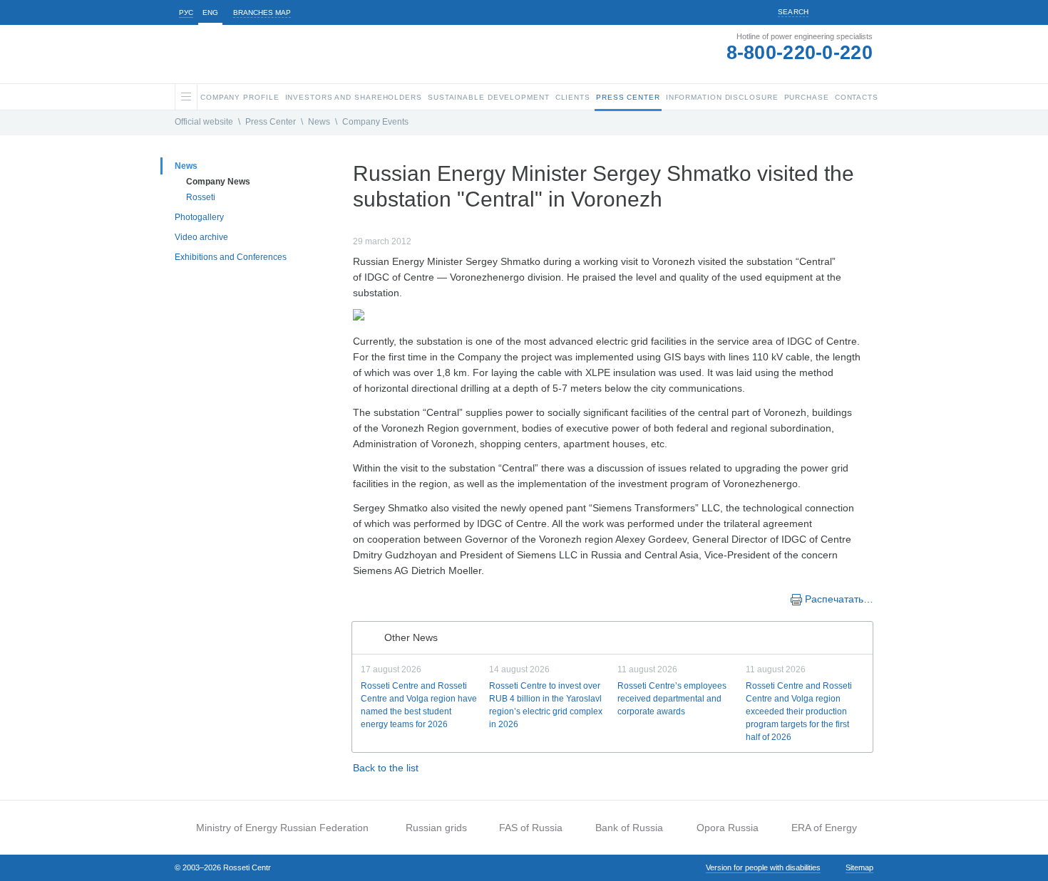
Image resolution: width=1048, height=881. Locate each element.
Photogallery (199, 217)
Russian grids (436, 827)
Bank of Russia (629, 827)
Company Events (375, 122)
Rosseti (200, 197)
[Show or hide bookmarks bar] (360, 598)
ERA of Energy (824, 827)
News (319, 122)
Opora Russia (728, 827)
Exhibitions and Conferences (231, 257)
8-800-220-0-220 (799, 52)
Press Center (270, 122)
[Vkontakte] (375, 598)
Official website (204, 122)
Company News (218, 182)
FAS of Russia (530, 827)
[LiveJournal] (390, 598)
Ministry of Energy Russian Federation (282, 827)
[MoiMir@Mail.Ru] (404, 598)
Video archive (201, 237)
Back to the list (385, 767)
